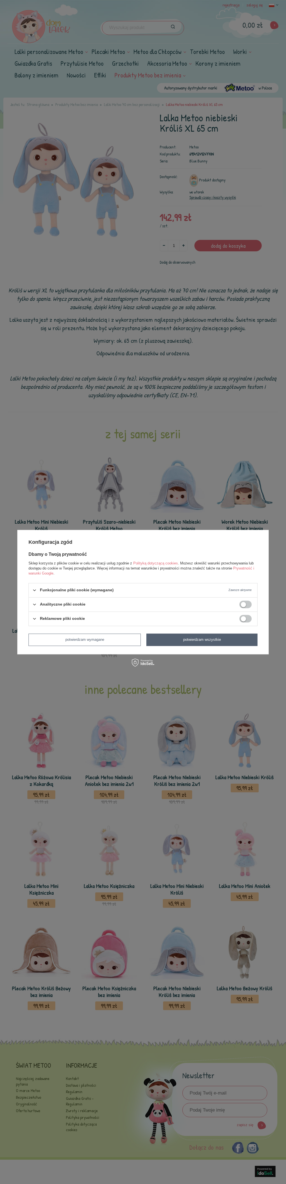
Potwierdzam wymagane (84, 639)
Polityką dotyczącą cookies (155, 563)
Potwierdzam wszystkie (202, 639)
